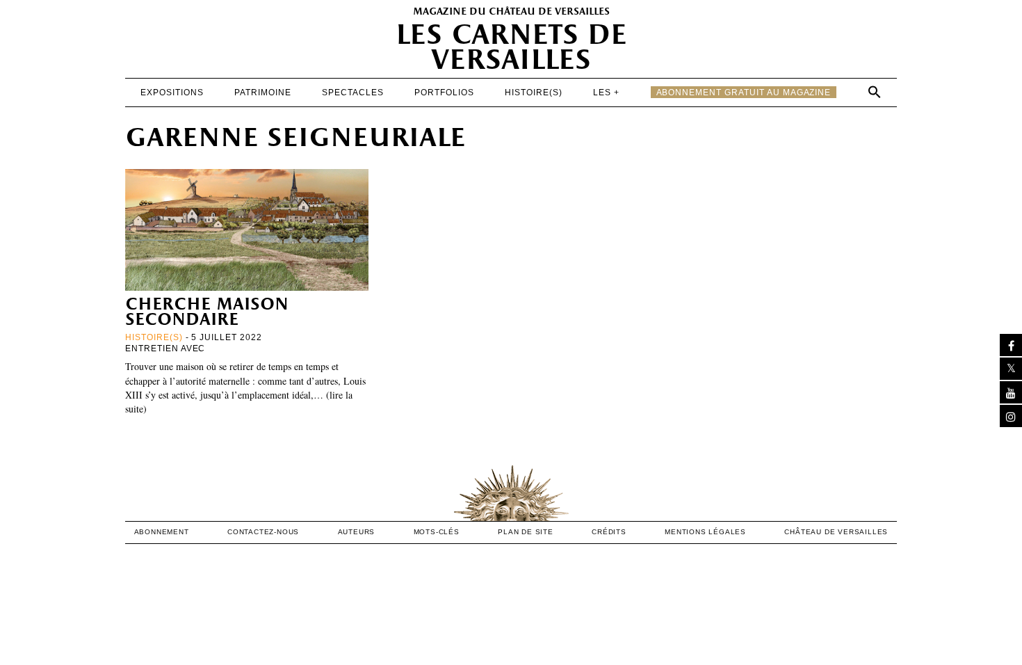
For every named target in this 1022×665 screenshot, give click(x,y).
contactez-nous (263, 532)
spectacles (353, 92)
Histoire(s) (533, 92)
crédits (609, 532)
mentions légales (705, 532)
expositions (172, 92)
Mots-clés (437, 532)
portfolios (444, 92)
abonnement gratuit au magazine (744, 92)
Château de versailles (836, 532)
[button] (875, 92)
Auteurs (356, 532)
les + (606, 92)
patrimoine (262, 92)
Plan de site (525, 532)
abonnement (161, 532)
